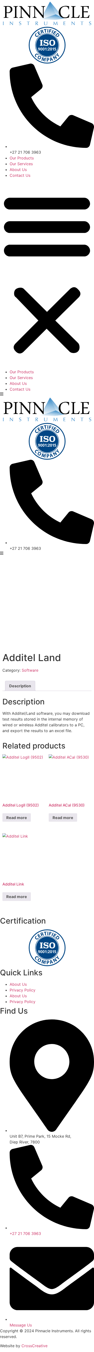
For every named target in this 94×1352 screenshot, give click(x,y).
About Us (18, 169)
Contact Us (20, 175)
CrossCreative (34, 1345)
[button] (47, 273)
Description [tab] (20, 685)
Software (30, 670)
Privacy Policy (22, 990)
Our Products (22, 158)
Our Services (21, 163)
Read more (16, 817)
